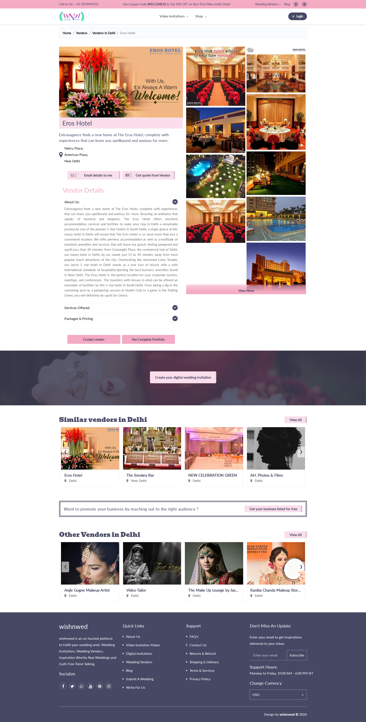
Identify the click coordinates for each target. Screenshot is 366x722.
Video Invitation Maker (143, 645)
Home (67, 33)
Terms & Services (202, 670)
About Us (133, 636)
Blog (287, 4)
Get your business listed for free (273, 509)
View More (246, 290)
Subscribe (297, 655)
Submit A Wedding (140, 679)
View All (296, 420)
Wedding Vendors (266, 4)
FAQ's (194, 636)
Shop (199, 16)
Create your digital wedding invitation (183, 377)
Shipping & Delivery (204, 662)
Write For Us (135, 687)
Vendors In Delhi (103, 33)
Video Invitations (172, 16)
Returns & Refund (203, 653)
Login (299, 16)
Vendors (81, 33)
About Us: (71, 202)
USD (255, 695)
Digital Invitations (139, 653)
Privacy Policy (200, 679)
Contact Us (198, 645)
